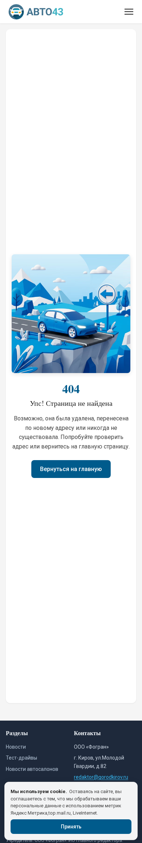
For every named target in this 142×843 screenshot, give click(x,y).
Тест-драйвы (21, 758)
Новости (16, 747)
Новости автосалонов (32, 769)
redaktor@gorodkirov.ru (101, 777)
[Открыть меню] (129, 11)
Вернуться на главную (71, 469)
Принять (71, 827)
